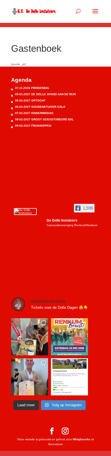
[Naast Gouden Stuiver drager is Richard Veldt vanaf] (29, 376)
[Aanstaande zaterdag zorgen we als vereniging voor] (69, 336)
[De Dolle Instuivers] (25, 211)
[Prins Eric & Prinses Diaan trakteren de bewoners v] (29, 336)
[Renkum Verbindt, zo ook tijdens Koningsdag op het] (69, 376)
